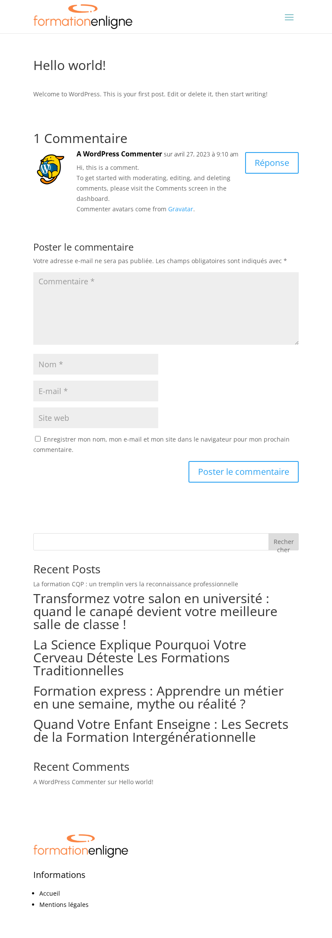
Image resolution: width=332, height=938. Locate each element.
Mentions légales (64, 904)
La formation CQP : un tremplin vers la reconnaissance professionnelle (135, 584)
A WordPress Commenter (119, 154)
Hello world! (136, 782)
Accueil (49, 893)
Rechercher (284, 543)
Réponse (272, 163)
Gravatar (180, 209)
